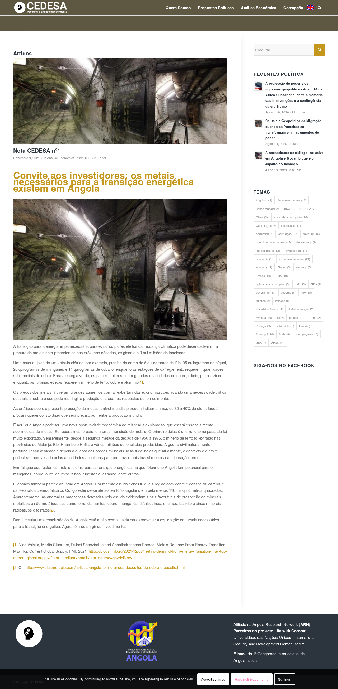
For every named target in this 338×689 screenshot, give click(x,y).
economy (264, 267)
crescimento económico (273, 242)
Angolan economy (291, 200)
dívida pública (296, 250)
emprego (304, 267)
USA (261, 342)
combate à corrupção (291, 217)
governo (288, 292)
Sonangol (265, 334)
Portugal (263, 326)
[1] (141, 382)
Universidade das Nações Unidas (262, 637)
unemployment (306, 334)
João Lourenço (301, 309)
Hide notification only (251, 679)
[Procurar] (319, 7)
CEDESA (307, 208)
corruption (264, 234)
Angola (264, 200)
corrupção (288, 234)
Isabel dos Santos (269, 309)
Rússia (306, 326)
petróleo (297, 317)
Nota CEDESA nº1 (36, 150)
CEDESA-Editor (94, 158)
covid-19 (311, 234)
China (262, 217)
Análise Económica (61, 158)
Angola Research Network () (281, 624)
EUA (282, 275)
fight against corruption (273, 284)
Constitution (291, 225)
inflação (282, 300)
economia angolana (294, 259)
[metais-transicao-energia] (120, 101)
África (278, 342)
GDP (316, 284)
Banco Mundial (267, 208)
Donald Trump (268, 250)
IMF (306, 292)
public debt (285, 326)
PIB (316, 317)
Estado (263, 275)
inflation (263, 300)
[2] (52, 510)
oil (280, 317)
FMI (300, 284)
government (266, 292)
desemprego (306, 242)
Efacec (284, 267)
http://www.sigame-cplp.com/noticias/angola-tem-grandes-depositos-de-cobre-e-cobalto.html (105, 567)
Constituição (266, 225)
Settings (284, 679)
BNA (289, 208)
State (284, 334)
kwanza (264, 317)
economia (265, 259)
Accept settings (213, 679)
